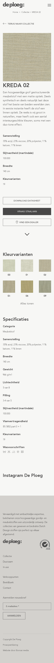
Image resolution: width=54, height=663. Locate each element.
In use (6, 567)
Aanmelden (14, 615)
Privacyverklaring (10, 645)
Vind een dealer (28, 222)
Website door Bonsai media (16, 650)
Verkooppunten (10, 577)
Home (15, 12)
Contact (7, 587)
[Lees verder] (27, 238)
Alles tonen (27, 303)
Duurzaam (8, 561)
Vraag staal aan (27, 211)
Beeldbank (8, 582)
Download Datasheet (27, 200)
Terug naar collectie (21, 23)
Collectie (25, 12)
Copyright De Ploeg (12, 639)
